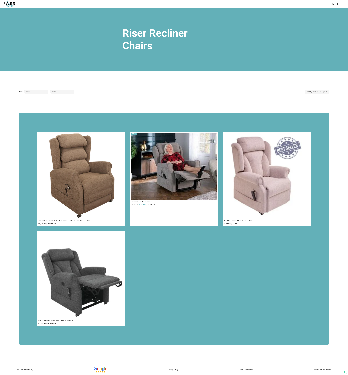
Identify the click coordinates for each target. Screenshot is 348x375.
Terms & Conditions (246, 370)
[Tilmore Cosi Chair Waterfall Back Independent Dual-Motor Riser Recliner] (81, 134)
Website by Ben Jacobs (322, 370)
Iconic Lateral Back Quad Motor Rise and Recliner (55, 320)
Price (21, 92)
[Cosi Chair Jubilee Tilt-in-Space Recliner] (267, 134)
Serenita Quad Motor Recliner (141, 202)
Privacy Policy (173, 370)
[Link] (9, 4)
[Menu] (344, 4)
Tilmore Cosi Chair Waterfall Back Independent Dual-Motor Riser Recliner (64, 221)
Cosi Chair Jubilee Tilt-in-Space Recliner (238, 221)
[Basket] (333, 4)
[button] (81, 228)
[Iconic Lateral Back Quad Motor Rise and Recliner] (81, 233)
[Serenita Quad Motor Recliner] (174, 134)
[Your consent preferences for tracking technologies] (345, 372)
